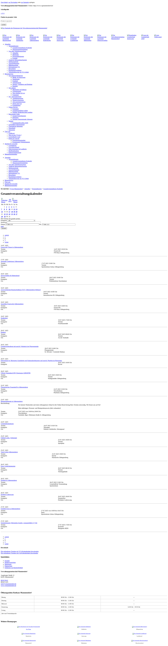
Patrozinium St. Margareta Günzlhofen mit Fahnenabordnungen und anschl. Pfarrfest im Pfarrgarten (31, 360)
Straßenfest (4, 318)
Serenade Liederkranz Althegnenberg (12, 261)
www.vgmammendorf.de (8, 585)
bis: (40, 224)
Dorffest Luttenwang (7, 494)
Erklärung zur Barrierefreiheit (14, 568)
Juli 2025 (9, 200)
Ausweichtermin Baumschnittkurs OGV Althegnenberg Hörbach (21, 290)
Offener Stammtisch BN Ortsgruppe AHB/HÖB (15, 373)
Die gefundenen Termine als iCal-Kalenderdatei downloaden (19, 553)
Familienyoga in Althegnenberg (10, 509)
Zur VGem (28, 629)
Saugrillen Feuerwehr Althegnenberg (12, 304)
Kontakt (7, 561)
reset (2, 226)
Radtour (3, 332)
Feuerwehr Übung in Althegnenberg (12, 247)
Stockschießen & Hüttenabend (10, 275)
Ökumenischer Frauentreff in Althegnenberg (14, 387)
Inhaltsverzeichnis (10, 562)
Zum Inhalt (4, 2)
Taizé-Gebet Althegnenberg (9, 452)
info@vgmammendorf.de (8, 584)
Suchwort (4, 222)
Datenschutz (8, 566)
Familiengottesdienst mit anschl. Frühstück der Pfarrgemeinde (19, 346)
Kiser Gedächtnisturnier (8, 466)
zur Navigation (13, 2)
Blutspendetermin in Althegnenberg (12, 401)
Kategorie (4, 220)
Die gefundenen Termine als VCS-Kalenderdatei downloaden (20, 551)
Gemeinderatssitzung (7, 424)
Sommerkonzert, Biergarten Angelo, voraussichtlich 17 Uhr (19, 523)
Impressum (8, 564)
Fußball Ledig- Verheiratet (9, 438)
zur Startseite (25, 2)
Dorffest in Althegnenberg (9, 480)
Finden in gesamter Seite (9, 17)
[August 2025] (14, 202)
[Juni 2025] (4, 202)
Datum (3, 224)
